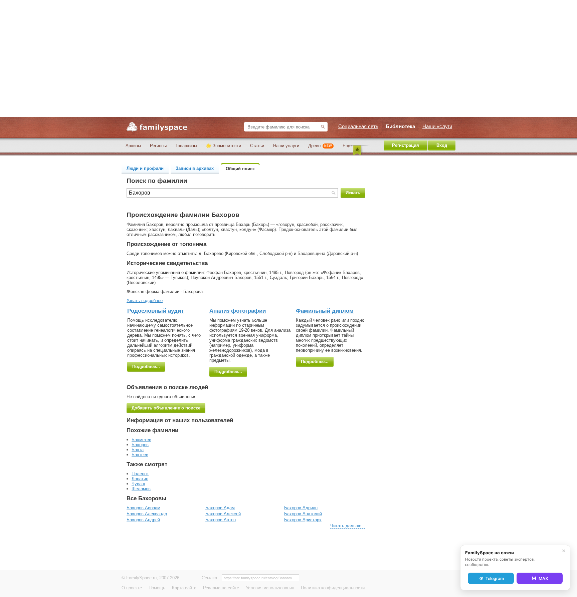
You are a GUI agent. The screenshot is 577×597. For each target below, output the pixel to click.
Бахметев (141, 439)
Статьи (257, 145)
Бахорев (140, 444)
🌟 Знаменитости (223, 145)
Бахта (138, 449)
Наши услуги (286, 145)
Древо (320, 145)
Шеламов (141, 488)
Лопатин (140, 478)
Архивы (133, 145)
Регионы (158, 145)
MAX (543, 578)
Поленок (140, 473)
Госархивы (186, 145)
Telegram (495, 578)
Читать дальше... (347, 525)
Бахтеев (140, 454)
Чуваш (138, 483)
